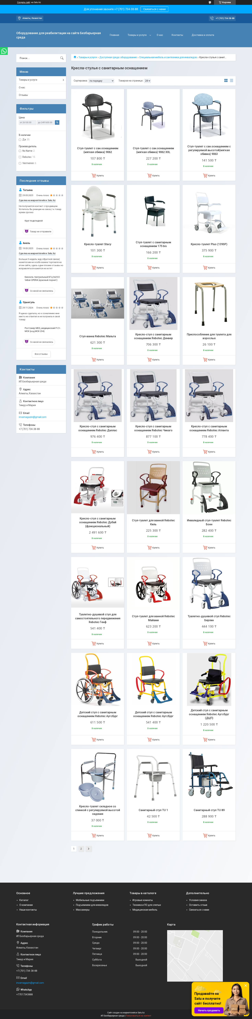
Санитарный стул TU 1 (153, 810)
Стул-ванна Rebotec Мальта (97, 336)
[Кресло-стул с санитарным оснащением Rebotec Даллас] (97, 395)
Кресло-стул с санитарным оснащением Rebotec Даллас (97, 428)
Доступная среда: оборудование (118, 57)
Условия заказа (198, 900)
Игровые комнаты (143, 900)
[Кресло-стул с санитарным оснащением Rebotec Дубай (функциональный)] (97, 487)
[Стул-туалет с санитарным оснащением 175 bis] (153, 211)
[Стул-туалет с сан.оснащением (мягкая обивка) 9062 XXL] (153, 115)
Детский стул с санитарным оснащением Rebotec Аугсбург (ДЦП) (209, 714)
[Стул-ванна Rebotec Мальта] (97, 303)
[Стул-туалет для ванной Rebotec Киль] (153, 487)
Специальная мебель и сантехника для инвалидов (168, 57)
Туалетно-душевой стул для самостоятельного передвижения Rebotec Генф (97, 618)
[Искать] (62, 58)
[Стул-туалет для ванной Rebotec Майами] (153, 583)
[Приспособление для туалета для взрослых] (209, 303)
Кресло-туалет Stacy (97, 244)
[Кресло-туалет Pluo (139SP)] (209, 211)
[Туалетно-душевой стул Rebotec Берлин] (209, 583)
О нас (160, 35)
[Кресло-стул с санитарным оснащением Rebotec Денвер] (153, 303)
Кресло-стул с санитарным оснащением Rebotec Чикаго (153, 428)
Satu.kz (141, 1012)
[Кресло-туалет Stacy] (97, 211)
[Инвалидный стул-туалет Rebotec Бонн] (209, 487)
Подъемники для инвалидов (92, 905)
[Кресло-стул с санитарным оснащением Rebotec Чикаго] (153, 395)
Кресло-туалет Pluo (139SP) (209, 244)
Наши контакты (28, 909)
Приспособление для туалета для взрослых (209, 336)
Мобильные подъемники (90, 900)
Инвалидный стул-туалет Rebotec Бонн (209, 522)
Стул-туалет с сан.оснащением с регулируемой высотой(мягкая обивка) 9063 (209, 150)
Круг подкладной (34, 220)
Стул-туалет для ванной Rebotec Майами (153, 618)
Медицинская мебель (145, 909)
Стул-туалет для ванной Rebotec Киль (153, 522)
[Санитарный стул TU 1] (153, 775)
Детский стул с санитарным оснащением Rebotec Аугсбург (97, 714)
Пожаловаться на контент (138, 1016)
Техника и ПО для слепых (147, 905)
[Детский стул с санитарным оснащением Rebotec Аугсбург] (97, 679)
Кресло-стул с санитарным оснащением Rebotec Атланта (209, 428)
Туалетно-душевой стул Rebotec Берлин (209, 618)
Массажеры (82, 909)
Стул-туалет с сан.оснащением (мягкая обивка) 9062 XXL (153, 150)
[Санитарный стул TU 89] (209, 775)
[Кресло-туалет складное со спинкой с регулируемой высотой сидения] (97, 775)
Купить (100, 175)
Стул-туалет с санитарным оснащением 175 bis (153, 244)
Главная (114, 35)
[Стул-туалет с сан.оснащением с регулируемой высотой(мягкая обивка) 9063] (209, 115)
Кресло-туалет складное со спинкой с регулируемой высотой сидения (97, 810)
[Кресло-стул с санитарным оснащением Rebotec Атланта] (209, 395)
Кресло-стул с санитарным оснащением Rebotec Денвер (153, 336)
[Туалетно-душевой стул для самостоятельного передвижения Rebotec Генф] (97, 583)
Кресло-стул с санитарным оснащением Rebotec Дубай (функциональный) (97, 522)
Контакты (177, 35)
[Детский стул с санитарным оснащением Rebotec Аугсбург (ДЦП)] (209, 679)
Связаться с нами (154, 9)
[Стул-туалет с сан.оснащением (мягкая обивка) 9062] (97, 115)
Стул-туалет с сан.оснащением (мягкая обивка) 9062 (97, 150)
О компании (26, 905)
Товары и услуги (137, 35)
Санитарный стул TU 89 (209, 810)
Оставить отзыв (198, 905)
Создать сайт (23, 2)
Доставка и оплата (203, 35)
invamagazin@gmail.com (32, 417)
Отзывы (23, 95)
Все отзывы (41, 354)
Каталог (24, 900)
